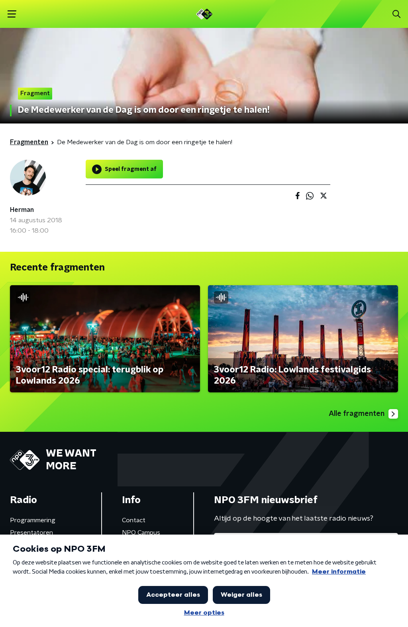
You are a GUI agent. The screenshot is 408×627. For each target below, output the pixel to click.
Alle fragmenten (356, 413)
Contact (133, 520)
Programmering (32, 520)
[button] (12, 14)
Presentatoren (31, 532)
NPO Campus (141, 532)
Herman (22, 210)
